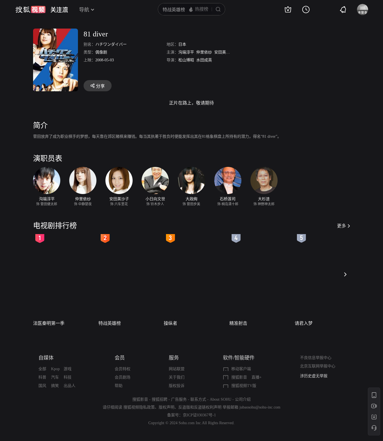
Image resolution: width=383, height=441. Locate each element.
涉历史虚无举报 (313, 376)
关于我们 (176, 377)
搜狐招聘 (159, 399)
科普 (42, 377)
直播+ (257, 377)
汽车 (55, 377)
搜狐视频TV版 (243, 386)
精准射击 (238, 323)
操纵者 (170, 323)
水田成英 (204, 60)
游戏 (67, 369)
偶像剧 (101, 52)
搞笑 (55, 386)
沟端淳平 (186, 52)
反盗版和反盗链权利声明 (200, 407)
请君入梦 (304, 323)
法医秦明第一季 (48, 323)
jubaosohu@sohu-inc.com (259, 407)
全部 (42, 369)
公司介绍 (243, 399)
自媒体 (46, 358)
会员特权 (122, 369)
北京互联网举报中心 (317, 366)
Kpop (55, 369)
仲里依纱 (204, 52)
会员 (120, 358)
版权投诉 (176, 386)
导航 (84, 9)
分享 (100, 86)
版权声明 (166, 407)
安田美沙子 (224, 52)
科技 (67, 377)
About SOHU (220, 399)
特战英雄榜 (109, 323)
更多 (341, 225)
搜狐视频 (30, 9)
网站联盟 (176, 369)
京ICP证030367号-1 (199, 415)
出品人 (69, 386)
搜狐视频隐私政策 (139, 407)
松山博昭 (186, 60)
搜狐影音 (239, 377)
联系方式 (198, 399)
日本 (182, 44)
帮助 (119, 386)
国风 (42, 386)
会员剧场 (122, 377)
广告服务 (179, 399)
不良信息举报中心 (315, 358)
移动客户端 (241, 369)
